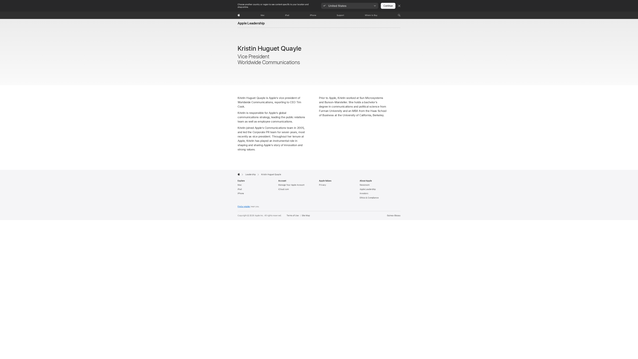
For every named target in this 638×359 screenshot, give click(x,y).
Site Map (306, 215)
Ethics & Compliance (369, 198)
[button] (350, 5)
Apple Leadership (251, 23)
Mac (240, 185)
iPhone (241, 193)
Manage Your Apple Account (291, 185)
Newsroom (365, 185)
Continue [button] (388, 5)
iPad (240, 189)
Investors (364, 193)
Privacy (322, 185)
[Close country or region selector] (399, 5)
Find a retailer (244, 206)
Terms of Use (293, 215)
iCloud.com (283, 189)
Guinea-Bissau (393, 215)
